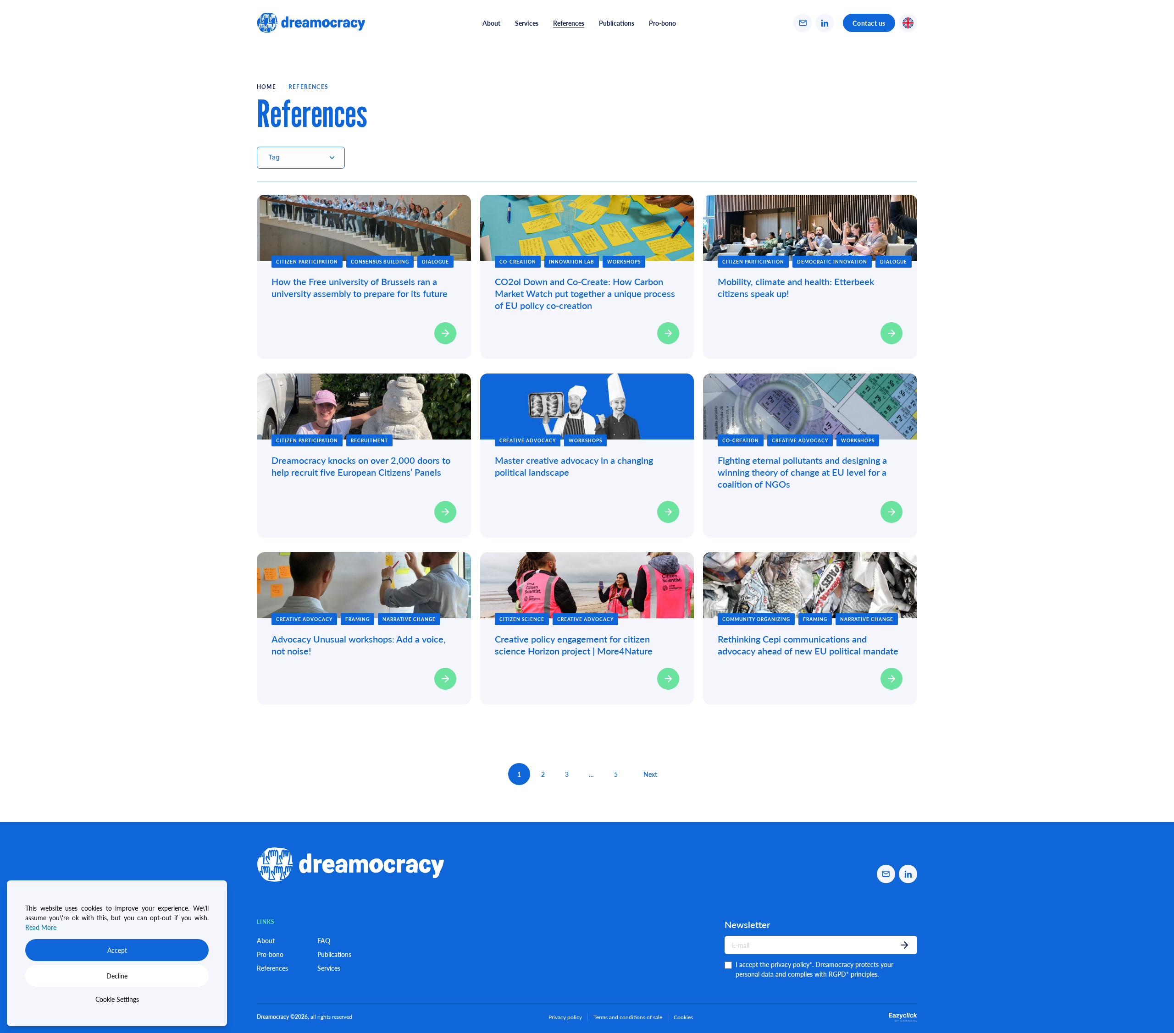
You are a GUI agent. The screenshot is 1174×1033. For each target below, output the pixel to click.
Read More (40, 927)
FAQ (323, 940)
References (272, 968)
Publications (616, 22)
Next (650, 774)
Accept (117, 950)
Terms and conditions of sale (627, 1017)
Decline (116, 975)
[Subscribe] (904, 945)
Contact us (869, 22)
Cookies (683, 1017)
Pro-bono (662, 22)
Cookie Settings (117, 999)
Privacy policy (565, 1017)
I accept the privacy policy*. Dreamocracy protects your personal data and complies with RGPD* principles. (814, 969)
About (491, 22)
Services (526, 22)
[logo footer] (311, 23)
